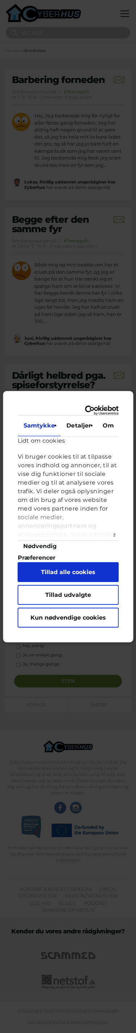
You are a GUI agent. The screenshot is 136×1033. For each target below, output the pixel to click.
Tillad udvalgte (68, 594)
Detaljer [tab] (78, 425)
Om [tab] (108, 425)
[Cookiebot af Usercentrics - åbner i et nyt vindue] (90, 410)
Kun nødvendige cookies (68, 617)
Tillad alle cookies (68, 572)
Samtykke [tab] (39, 425)
